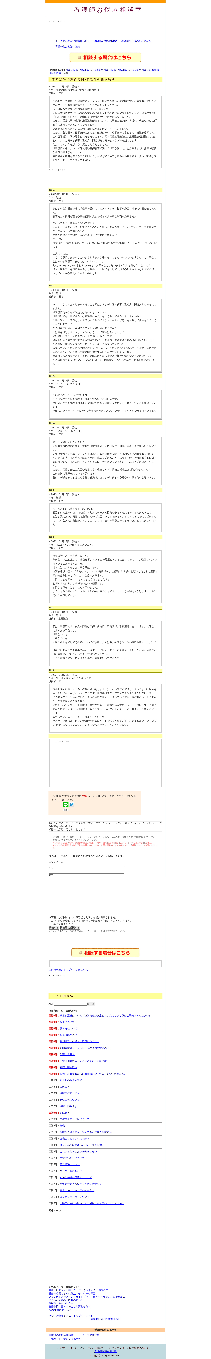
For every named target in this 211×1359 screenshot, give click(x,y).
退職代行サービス (70, 1093)
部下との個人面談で (71, 1080)
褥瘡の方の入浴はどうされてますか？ (81, 1184)
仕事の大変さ (67, 1054)
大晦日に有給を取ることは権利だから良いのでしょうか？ (92, 1203)
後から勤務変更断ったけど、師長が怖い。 (83, 1145)
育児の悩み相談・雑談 (67, 46)
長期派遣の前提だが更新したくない (79, 1041)
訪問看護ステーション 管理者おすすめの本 (84, 1048)
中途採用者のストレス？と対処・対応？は (83, 1061)
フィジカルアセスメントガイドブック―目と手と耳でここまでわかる (87, 1296)
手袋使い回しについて (72, 1158)
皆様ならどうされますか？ (74, 1138)
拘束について (67, 1022)
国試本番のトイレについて (74, 1119)
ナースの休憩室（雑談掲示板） (72, 41)
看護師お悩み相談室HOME (105, 1319)
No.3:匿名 (98, 70)
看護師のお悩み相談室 (61, 1335)
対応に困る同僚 (68, 1067)
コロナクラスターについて (74, 1197)
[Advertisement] (105, 30)
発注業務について (70, 1164)
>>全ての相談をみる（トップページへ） (71, 1315)
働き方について (68, 1028)
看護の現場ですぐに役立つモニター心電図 (72, 1293)
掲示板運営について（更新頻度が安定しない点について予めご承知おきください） (105, 1015)
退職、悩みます (68, 1106)
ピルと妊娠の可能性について (76, 1177)
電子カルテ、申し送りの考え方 (77, 1190)
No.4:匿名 (110, 70)
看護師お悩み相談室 (108, 9)
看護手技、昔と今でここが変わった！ (70, 1306)
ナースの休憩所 (90, 1335)
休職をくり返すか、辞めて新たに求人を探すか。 (87, 1132)
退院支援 (65, 1112)
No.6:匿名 (136, 70)
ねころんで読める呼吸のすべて (66, 1300)
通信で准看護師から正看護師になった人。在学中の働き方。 (93, 1074)
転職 (62, 1125)
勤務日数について (70, 1099)
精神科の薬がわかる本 (61, 1303)
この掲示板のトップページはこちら (68, 969)
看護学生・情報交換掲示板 (66, 1339)
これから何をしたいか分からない (78, 1151)
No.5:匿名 (123, 70)
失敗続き (65, 1086)
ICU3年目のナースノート (62, 1309)
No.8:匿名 (55, 73)
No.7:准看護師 (151, 70)
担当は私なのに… (70, 1035)
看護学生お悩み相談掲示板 (136, 41)
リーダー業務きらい (71, 1171)
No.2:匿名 (85, 70)
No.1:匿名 (72, 70)
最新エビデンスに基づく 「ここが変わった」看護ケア (78, 1290)
